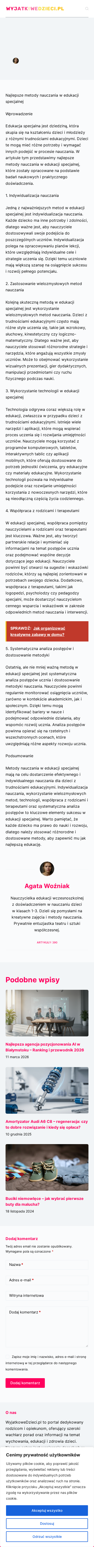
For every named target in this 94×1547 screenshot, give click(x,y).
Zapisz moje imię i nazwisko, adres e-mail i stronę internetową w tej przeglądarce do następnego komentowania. (46, 1363)
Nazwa (16, 1264)
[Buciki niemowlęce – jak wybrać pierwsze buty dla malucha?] (47, 1167)
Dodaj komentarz (25, 1312)
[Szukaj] (86, 8)
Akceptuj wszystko (47, 1510)
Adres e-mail (21, 1280)
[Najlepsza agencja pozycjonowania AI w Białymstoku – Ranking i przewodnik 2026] (47, 1013)
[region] (47, 1497)
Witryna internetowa (26, 1295)
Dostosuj (47, 1523)
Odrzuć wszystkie (47, 1536)
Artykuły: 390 (47, 942)
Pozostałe (47, 66)
